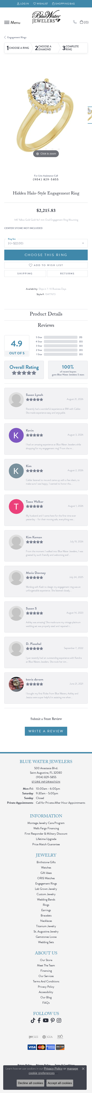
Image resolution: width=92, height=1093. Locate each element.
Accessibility (46, 992)
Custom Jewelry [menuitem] (46, 894)
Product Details (46, 314)
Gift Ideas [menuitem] (46, 873)
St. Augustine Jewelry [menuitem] (46, 931)
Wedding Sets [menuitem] (46, 942)
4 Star (39, 341)
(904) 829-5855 (46, 179)
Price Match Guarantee (46, 844)
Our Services (46, 976)
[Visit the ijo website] (33, 1037)
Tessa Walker (34, 501)
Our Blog (46, 997)
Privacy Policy (46, 986)
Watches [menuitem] (46, 867)
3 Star (39, 346)
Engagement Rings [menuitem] (46, 883)
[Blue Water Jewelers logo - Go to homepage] (46, 17)
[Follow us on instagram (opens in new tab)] (59, 1020)
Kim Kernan (34, 537)
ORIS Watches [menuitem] (46, 878)
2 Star (39, 350)
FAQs (46, 1002)
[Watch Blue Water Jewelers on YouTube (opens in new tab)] (46, 1020)
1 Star (39, 354)
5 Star (39, 337)
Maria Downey (36, 572)
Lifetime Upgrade (46, 839)
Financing (46, 970)
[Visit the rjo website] (60, 1037)
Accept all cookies (60, 1083)
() (80, 337)
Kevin (30, 430)
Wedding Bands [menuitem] (46, 899)
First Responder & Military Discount (46, 833)
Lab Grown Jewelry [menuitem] (46, 889)
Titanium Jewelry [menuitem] (46, 926)
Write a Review (46, 731)
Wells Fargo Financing (46, 828)
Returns (67, 273)
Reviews (46, 326)
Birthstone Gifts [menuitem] (46, 862)
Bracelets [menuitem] (46, 915)
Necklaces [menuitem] (46, 921)
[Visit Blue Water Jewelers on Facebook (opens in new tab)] (39, 1020)
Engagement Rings (16, 37)
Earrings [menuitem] (46, 910)
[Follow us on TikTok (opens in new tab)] (33, 1020)
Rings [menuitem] (46, 905)
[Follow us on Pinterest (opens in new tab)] (53, 1020)
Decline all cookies (30, 1083)
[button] (23, 3)
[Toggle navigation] (11, 22)
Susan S (31, 608)
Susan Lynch (34, 394)
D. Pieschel (33, 643)
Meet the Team (46, 965)
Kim (28, 466)
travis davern (34, 679)
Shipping (25, 273)
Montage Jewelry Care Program (46, 823)
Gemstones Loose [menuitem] (46, 937)
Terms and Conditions (46, 981)
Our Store (46, 960)
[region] (46, 117)
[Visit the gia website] (47, 1037)
